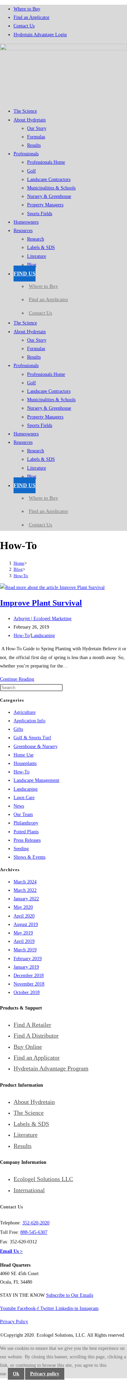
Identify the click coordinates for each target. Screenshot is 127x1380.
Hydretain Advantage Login (40, 34)
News (19, 806)
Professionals (26, 153)
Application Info (29, 720)
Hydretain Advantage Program (51, 1068)
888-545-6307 (33, 1232)
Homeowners (26, 222)
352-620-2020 (35, 1222)
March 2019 (25, 949)
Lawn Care (24, 797)
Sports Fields (39, 213)
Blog (31, 264)
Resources (23, 230)
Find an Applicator (31, 17)
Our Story (36, 128)
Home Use (24, 754)
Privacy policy (44, 1373)
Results (34, 145)
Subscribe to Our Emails (69, 1295)
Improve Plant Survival (41, 602)
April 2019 (24, 941)
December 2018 (29, 975)
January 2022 (26, 898)
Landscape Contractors (48, 179)
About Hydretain (30, 119)
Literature (36, 256)
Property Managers (45, 204)
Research (35, 239)
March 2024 (25, 881)
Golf (31, 171)
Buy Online (28, 1046)
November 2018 (29, 984)
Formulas (36, 136)
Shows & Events (29, 857)
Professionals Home (46, 162)
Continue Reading (17, 679)
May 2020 (23, 907)
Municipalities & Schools (51, 187)
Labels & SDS (41, 247)
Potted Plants (26, 831)
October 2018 (27, 992)
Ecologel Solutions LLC (43, 1179)
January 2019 (26, 967)
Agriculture (25, 712)
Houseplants (25, 763)
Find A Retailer (32, 1024)
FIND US (25, 273)
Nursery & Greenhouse (49, 196)
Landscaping (43, 635)
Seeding (21, 848)
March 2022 (25, 890)
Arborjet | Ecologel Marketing (42, 618)
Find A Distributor (36, 1035)
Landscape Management (36, 780)
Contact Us (24, 25)
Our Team (23, 814)
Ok (16, 1373)
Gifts (18, 729)
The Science (25, 111)
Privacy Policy (14, 1321)
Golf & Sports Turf (32, 737)
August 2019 (26, 924)
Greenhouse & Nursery (36, 746)
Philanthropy (26, 822)
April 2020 (24, 916)
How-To (21, 575)
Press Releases (27, 840)
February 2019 (28, 958)
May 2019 (23, 932)
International (29, 1190)
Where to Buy (27, 9)
